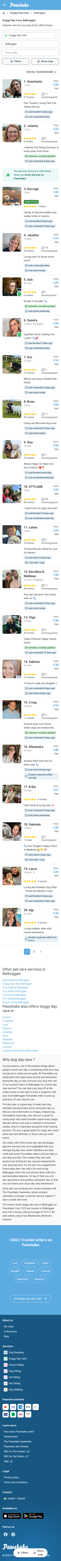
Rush (5, 1035)
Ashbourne (8, 1043)
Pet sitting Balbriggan (14, 998)
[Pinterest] (13, 1534)
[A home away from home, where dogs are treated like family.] (30, 720)
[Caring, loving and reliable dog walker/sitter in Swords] (30, 207)
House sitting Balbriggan (16, 1002)
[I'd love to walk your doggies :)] (30, 677)
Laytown (7, 1046)
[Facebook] (6, 1534)
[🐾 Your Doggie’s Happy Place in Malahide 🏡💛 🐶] (30, 842)
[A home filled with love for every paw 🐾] (30, 762)
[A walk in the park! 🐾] (30, 295)
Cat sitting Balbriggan (14, 994)
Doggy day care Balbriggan (17, 983)
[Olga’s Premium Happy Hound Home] (30, 635)
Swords (7, 1017)
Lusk (5, 1024)
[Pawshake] (19, 5)
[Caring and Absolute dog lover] (30, 417)
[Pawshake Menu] (4, 5)
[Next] (41, 952)
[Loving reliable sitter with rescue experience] (30, 925)
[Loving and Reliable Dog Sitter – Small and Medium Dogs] (30, 884)
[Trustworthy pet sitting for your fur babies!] (30, 545)
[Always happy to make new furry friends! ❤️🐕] (30, 460)
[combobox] (30, 35)
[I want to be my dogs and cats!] (30, 502)
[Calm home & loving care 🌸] (30, 801)
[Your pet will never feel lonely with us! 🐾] (30, 590)
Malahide (8, 1039)
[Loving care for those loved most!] (30, 253)
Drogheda (8, 1020)
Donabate (8, 1032)
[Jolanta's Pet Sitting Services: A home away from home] (30, 143)
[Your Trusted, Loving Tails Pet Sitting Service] (30, 99)
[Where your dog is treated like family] (30, 375)
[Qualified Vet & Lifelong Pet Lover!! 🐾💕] (30, 334)
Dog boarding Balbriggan (16, 980)
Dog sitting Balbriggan (15, 991)
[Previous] (20, 952)
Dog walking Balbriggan (15, 987)
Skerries (7, 1028)
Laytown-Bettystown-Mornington (20, 1050)
